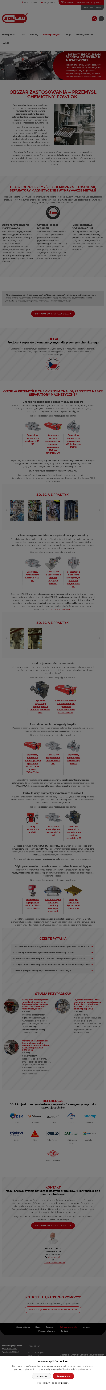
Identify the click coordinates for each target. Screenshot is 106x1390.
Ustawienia (41, 1376)
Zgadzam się (63, 1376)
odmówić (58, 1383)
